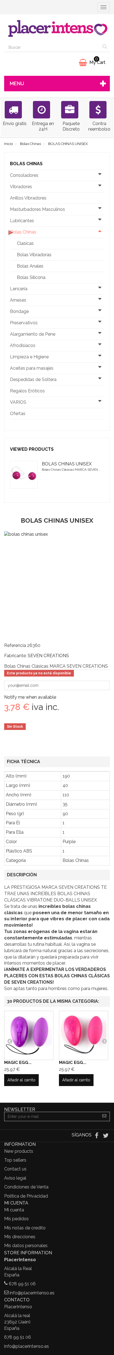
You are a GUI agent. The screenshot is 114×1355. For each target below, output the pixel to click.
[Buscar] (105, 47)
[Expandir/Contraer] (99, 175)
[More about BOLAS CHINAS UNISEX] (24, 475)
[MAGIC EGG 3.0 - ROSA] (83, 1035)
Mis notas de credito (25, 1227)
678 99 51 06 (22, 1283)
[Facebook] (97, 1135)
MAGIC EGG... (18, 1062)
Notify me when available (30, 697)
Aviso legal (15, 1178)
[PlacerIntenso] (57, 28)
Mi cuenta (14, 1209)
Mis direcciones (19, 1236)
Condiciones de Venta (26, 1187)
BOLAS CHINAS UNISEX (67, 464)
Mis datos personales (26, 1245)
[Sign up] (104, 1116)
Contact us (15, 1169)
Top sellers (15, 1160)
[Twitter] (106, 1135)
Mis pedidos (16, 1218)
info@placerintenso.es (32, 1293)
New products (18, 1151)
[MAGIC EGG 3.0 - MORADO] (28, 1035)
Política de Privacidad (26, 1196)
